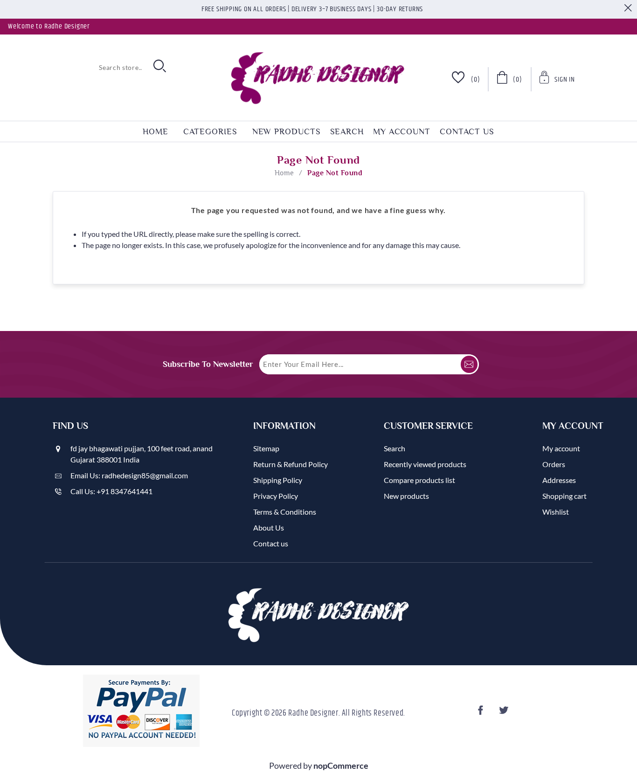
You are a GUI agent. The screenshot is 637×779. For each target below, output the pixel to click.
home (155, 131)
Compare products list (419, 480)
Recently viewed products (425, 464)
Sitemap (266, 448)
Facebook (482, 713)
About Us (268, 527)
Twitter (504, 713)
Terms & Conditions (284, 511)
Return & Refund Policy (290, 464)
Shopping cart (564, 495)
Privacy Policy (275, 495)
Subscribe (469, 364)
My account (401, 131)
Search (347, 131)
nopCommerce (340, 765)
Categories (210, 131)
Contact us (467, 131)
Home (284, 173)
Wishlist (555, 511)
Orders (553, 464)
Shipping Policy (277, 480)
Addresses (559, 480)
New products (286, 131)
